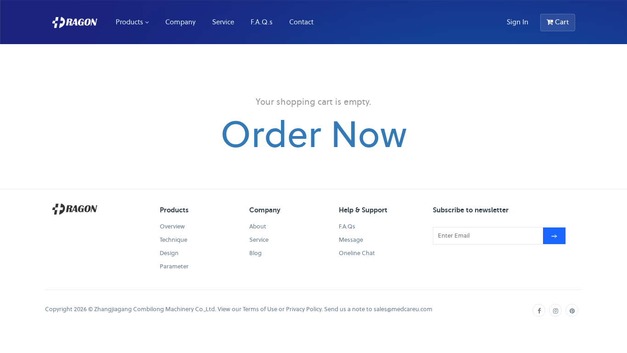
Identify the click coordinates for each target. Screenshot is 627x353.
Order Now (313, 134)
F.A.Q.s (262, 22)
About (257, 226)
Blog (255, 253)
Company (180, 22)
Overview (172, 226)
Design (169, 253)
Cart (561, 22)
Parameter (174, 266)
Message (351, 239)
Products (129, 22)
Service (223, 22)
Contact (301, 22)
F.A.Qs (347, 226)
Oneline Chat (357, 253)
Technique (173, 239)
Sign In (517, 22)
